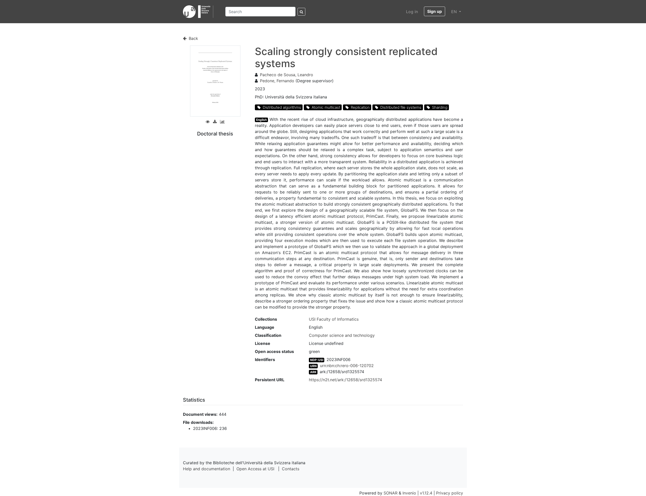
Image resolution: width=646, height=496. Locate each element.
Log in (412, 11)
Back (192, 38)
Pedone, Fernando (277, 80)
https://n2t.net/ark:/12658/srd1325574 (345, 379)
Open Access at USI (255, 468)
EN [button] (454, 11)
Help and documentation (206, 468)
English (261, 120)
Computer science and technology (342, 335)
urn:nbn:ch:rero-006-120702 (347, 365)
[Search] (301, 12)
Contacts (290, 468)
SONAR (390, 492)
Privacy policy (449, 492)
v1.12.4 (426, 492)
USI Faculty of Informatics (334, 319)
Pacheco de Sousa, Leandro (286, 74)
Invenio (409, 492)
